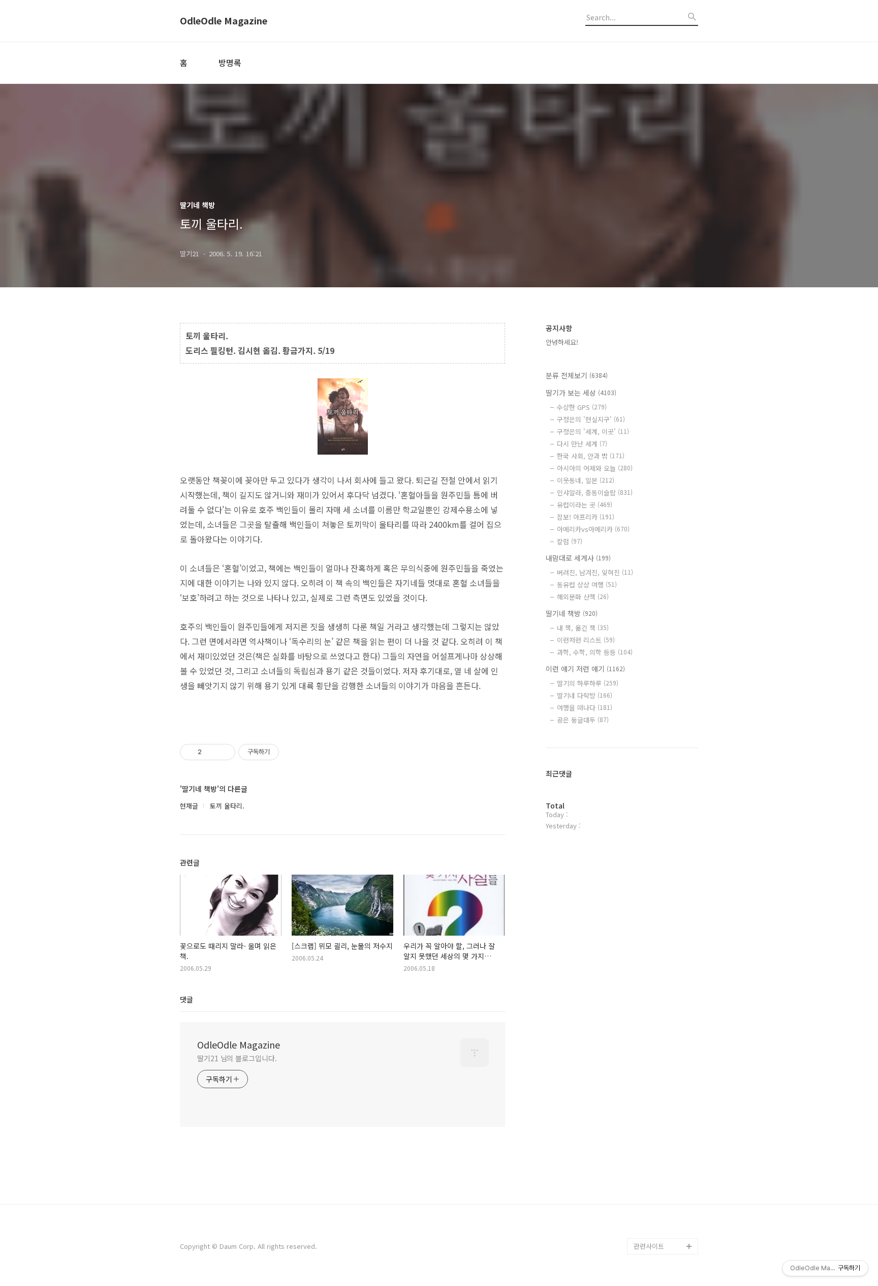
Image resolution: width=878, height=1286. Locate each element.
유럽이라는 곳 (584, 505)
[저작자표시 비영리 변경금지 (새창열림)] (292, 752)
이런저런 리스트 (586, 640)
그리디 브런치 (653, 1230)
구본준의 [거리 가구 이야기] (665, 1157)
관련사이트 (649, 1246)
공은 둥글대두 (583, 720)
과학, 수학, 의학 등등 (595, 652)
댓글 (186, 999)
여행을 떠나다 (584, 707)
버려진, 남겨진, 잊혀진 (595, 572)
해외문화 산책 (583, 597)
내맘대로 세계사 (578, 558)
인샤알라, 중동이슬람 (595, 492)
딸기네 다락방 (584, 695)
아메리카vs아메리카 (593, 529)
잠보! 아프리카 (585, 517)
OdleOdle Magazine (223, 20)
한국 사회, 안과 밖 (590, 456)
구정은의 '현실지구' (591, 419)
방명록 (229, 62)
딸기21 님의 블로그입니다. (237, 1058)
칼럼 (569, 541)
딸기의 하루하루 (587, 683)
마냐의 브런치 (653, 1213)
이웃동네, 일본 (585, 480)
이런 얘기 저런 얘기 (585, 669)
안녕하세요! (562, 342)
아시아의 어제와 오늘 (595, 468)
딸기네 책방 (572, 613)
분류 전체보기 (577, 375)
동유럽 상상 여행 (587, 584)
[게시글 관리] (223, 752)
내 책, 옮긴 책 (583, 628)
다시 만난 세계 (582, 443)
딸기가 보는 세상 (581, 392)
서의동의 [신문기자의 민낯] (663, 1124)
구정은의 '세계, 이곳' (593, 431)
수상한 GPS (582, 407)
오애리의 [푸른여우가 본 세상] (663, 1189)
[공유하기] (211, 752)
